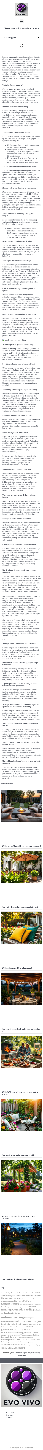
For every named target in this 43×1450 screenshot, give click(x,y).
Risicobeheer (35, 1340)
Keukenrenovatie (19, 1327)
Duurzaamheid (34, 1295)
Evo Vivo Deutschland (13, 1426)
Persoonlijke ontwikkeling (25, 1337)
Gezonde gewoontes (20, 1307)
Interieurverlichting (36, 1324)
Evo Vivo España (11, 1431)
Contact (9, 1415)
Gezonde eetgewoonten (7, 1307)
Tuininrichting (7, 1348)
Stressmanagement (26, 1342)
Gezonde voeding (23, 1309)
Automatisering (5, 1293)
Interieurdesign (29, 1321)
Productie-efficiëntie (25, 1339)
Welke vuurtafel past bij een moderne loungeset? (21, 846)
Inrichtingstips (29, 1318)
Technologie (8, 1353)
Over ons (9, 1417)
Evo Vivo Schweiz (11, 1442)
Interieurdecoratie (9, 1321)
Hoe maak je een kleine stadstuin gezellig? (19, 1155)
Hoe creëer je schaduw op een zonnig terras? (20, 907)
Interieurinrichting (8, 1324)
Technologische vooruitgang (32, 1345)
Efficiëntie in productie (28, 1298)
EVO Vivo (10, 1412)
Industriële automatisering (12, 1315)
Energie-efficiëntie (22, 1301)
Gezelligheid (36, 1304)
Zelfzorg (19, 1347)
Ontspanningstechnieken (29, 1335)
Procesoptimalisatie (10, 1339)
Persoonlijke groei (9, 1337)
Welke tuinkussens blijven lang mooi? (17, 968)
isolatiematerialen (7, 1327)
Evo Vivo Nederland (12, 1436)
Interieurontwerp (23, 1324)
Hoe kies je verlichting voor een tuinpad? (18, 1279)
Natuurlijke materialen (13, 1335)
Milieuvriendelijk (19, 1330)
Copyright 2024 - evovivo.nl (21, 1448)
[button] (22, 21)
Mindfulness (28, 1330)
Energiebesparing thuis (26, 1304)
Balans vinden (16, 1293)
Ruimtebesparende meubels (10, 1342)
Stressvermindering (12, 1344)
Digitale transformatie (18, 1296)
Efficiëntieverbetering (7, 1301)
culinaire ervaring (28, 1293)
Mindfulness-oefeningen (13, 1332)
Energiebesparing (10, 1303)
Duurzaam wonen (11, 1298)
